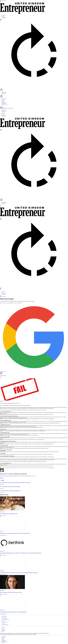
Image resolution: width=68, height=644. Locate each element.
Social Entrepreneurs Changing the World (8, 513)
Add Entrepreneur (3, 371)
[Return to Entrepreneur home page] (22, 13)
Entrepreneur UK (4, 535)
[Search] (1, 20)
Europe (3, 642)
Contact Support (4, 622)
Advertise (3, 623)
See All (1, 480)
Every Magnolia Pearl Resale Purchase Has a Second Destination (13, 612)
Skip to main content (3, 0)
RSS (2, 631)
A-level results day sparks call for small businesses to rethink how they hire (15, 482)
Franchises (3, 116)
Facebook (3, 627)
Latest (1, 478)
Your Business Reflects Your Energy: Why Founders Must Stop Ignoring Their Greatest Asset (19, 572)
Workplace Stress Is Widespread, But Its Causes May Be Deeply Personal (15, 533)
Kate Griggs (3, 515)
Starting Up (4, 15)
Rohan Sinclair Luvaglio (6, 473)
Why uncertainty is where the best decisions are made (11, 592)
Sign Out (3, 93)
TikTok (3, 630)
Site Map (3, 621)
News (3, 16)
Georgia (3, 100)
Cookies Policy (4, 618)
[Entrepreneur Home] (0, 296)
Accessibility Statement (5, 619)
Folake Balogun (3, 574)
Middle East (4, 103)
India (3, 101)
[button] (34, 206)
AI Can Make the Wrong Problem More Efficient (10, 486)
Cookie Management (5, 624)
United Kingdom (4, 641)
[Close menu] (0, 289)
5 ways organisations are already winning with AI (10, 490)
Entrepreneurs (4, 296)
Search (1, 106)
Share (1, 372)
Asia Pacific (4, 102)
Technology (4, 115)
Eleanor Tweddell (4, 594)
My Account (4, 92)
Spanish (3, 99)
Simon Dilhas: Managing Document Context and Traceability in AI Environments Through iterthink (20, 553)
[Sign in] (0, 288)
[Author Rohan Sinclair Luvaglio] (2, 471)
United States (4, 98)
